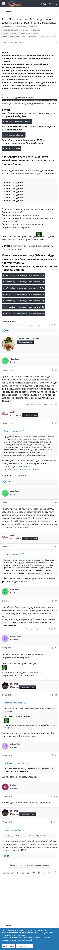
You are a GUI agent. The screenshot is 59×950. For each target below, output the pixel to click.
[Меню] (4, 3)
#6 (56, 601)
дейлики (33, 26)
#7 (56, 648)
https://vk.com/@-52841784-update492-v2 (23, 469)
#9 (56, 755)
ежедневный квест (10, 33)
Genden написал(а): (12, 431)
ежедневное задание (11, 30)
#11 (55, 822)
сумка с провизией (47, 36)
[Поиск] (55, 3)
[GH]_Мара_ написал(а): (14, 763)
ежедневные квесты (31, 30)
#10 (55, 796)
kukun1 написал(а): (12, 830)
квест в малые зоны (10, 36)
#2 (56, 370)
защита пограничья (29, 33)
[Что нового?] (50, 3)
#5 (56, 546)
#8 (56, 695)
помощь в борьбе (29, 36)
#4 (56, 502)
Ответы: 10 (19, 42)
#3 (56, 423)
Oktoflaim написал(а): (13, 702)
